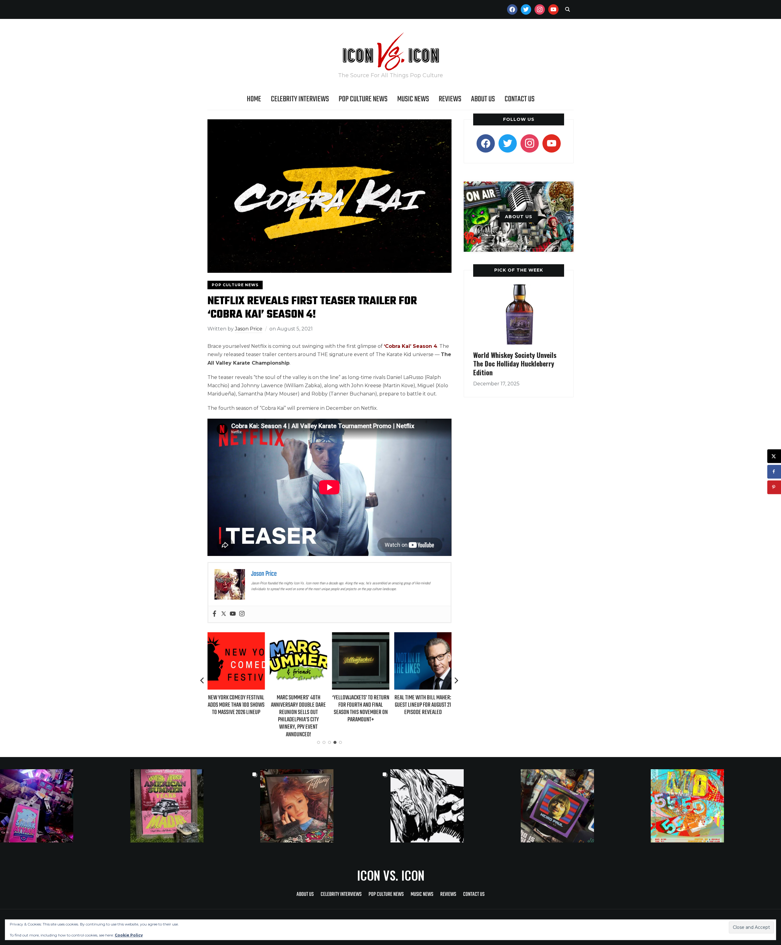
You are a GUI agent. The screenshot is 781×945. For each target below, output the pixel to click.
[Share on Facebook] (774, 471)
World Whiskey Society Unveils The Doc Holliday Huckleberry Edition (514, 363)
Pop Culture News (363, 99)
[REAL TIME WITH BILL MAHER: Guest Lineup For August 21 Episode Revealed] (423, 636)
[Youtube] (233, 614)
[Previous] (202, 680)
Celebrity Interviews (300, 99)
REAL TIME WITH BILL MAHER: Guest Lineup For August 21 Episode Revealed (422, 705)
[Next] (456, 680)
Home (254, 99)
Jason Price (248, 329)
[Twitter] (224, 614)
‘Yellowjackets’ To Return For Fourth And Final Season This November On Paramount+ (360, 709)
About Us (483, 99)
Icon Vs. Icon (390, 875)
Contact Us (519, 99)
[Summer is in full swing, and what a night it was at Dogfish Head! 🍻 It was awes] (195, 805)
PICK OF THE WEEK (518, 270)
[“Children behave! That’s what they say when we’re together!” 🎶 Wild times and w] (325, 805)
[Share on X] (774, 456)
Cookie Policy (129, 935)
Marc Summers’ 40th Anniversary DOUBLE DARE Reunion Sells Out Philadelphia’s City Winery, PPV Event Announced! (298, 716)
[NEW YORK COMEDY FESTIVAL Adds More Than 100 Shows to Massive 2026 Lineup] (236, 636)
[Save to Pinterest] (774, 487)
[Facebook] (214, 614)
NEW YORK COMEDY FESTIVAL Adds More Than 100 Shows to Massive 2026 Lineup (236, 705)
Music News (413, 99)
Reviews (450, 99)
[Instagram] (242, 614)
